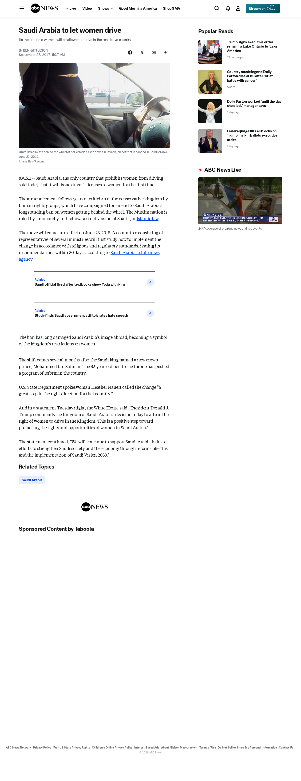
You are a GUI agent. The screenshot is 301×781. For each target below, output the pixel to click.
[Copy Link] (165, 52)
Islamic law (147, 218)
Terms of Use (207, 747)
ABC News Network (18, 747)
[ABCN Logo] (44, 8)
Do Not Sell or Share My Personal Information (247, 747)
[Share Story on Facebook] (130, 52)
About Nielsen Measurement (179, 747)
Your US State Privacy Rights (71, 747)
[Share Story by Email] (153, 52)
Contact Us (286, 747)
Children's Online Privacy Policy (112, 747)
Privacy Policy (42, 747)
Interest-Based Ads (146, 747)
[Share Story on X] (142, 52)
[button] (22, 8)
